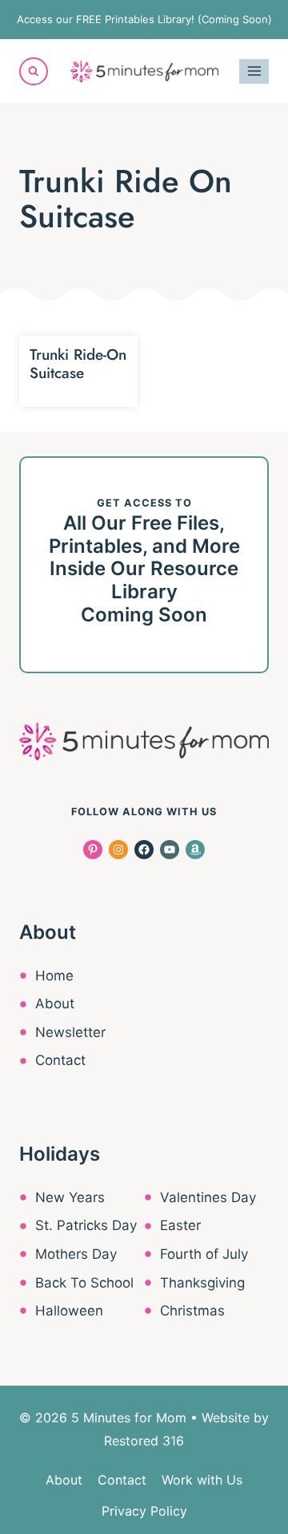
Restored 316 (144, 1441)
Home (54, 976)
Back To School (84, 1283)
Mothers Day (76, 1254)
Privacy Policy (144, 1511)
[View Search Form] (33, 71)
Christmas (192, 1311)
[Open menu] (254, 71)
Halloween (69, 1311)
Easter (180, 1225)
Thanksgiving (202, 1283)
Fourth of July (204, 1254)
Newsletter (70, 1032)
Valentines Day (208, 1197)
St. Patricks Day (86, 1225)
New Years (70, 1197)
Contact (60, 1060)
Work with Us (202, 1480)
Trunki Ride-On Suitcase (78, 364)
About (54, 1003)
